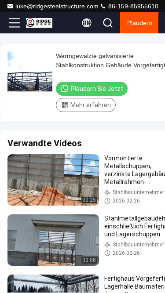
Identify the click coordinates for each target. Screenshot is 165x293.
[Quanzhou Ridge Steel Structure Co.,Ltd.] (43, 22)
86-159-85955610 (132, 6)
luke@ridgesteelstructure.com (57, 6)
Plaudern (139, 22)
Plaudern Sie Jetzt (97, 88)
